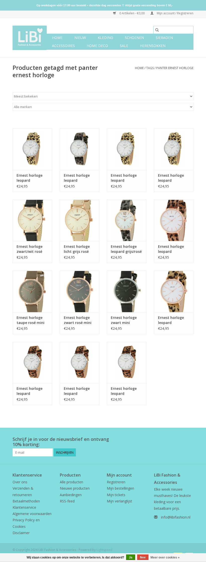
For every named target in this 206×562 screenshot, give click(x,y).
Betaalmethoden (26, 501)
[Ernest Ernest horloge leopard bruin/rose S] (174, 220)
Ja (130, 557)
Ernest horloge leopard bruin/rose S (171, 249)
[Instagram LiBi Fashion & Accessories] (189, 439)
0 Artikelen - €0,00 (132, 13)
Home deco (97, 45)
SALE (124, 45)
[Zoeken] (157, 30)
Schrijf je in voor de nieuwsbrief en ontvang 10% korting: (61, 442)
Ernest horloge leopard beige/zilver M (29, 178)
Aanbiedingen (71, 494)
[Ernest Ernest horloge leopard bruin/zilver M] (126, 362)
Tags (150, 68)
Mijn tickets (116, 494)
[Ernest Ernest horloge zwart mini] (126, 291)
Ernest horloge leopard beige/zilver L (171, 178)
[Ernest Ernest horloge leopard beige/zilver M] (32, 149)
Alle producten (71, 482)
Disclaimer (21, 532)
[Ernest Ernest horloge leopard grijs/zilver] (79, 149)
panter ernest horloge (174, 68)
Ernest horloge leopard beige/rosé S (171, 320)
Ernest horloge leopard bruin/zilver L (77, 391)
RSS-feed (67, 501)
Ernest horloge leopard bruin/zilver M (124, 391)
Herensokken (153, 45)
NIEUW (80, 37)
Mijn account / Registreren (174, 13)
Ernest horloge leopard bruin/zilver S (29, 391)
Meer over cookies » (165, 557)
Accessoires (63, 45)
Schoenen (134, 37)
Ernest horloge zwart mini (124, 320)
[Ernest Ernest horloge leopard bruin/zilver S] (32, 362)
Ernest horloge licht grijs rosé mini (77, 249)
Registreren (116, 482)
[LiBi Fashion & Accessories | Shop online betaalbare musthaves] (30, 38)
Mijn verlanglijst (119, 501)
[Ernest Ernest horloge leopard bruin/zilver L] (79, 362)
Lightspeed (104, 550)
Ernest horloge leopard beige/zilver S (124, 178)
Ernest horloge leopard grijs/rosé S (126, 249)
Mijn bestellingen (120, 488)
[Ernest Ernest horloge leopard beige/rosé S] (174, 291)
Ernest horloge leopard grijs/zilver (77, 178)
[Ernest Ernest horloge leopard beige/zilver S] (126, 149)
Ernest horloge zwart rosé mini (77, 320)
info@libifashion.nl (175, 517)
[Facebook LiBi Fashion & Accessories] (180, 439)
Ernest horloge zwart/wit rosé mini (29, 249)
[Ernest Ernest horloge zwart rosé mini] (79, 291)
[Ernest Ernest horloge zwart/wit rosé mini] (32, 220)
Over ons (20, 482)
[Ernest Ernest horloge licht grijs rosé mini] (79, 220)
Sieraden (164, 37)
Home (57, 37)
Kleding (105, 37)
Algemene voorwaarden (32, 513)
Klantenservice (24, 507)
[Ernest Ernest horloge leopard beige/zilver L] (174, 149)
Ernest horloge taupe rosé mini (30, 320)
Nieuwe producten (75, 488)
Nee (143, 557)
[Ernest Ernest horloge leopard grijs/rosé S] (126, 220)
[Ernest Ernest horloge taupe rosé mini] (32, 291)
